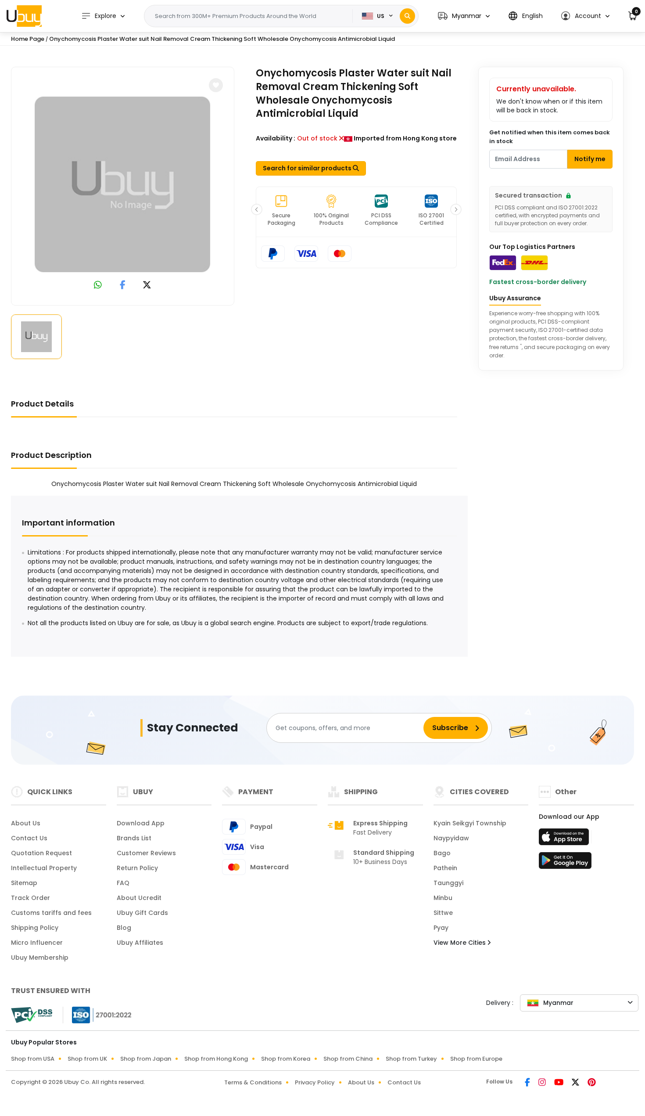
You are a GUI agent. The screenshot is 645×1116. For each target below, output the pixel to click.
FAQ (123, 882)
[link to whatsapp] (98, 286)
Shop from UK (87, 1059)
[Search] (407, 16)
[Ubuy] (24, 16)
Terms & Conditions (253, 1082)
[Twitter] (576, 1083)
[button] (463, 16)
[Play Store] (565, 863)
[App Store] (565, 839)
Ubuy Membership (39, 957)
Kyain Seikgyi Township (470, 823)
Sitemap (24, 882)
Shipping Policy (34, 927)
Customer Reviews (146, 853)
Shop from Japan (145, 1059)
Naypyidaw (451, 838)
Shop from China (348, 1059)
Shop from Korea (285, 1059)
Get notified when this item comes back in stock (549, 136)
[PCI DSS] (31, 1015)
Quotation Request (41, 853)
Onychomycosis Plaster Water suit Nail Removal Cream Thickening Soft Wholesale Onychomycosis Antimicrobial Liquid (222, 39)
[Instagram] (543, 1083)
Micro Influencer (37, 942)
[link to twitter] (147, 286)
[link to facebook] (122, 286)
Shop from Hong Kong (216, 1059)
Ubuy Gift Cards (142, 912)
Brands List (134, 838)
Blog (124, 927)
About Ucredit (139, 897)
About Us (25, 823)
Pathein (445, 868)
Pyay (441, 927)
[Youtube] (559, 1083)
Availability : (275, 138)
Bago (442, 853)
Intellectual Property (44, 868)
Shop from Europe (476, 1059)
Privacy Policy (315, 1082)
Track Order (30, 897)
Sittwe (443, 912)
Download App (141, 823)
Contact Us (29, 838)
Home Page (27, 39)
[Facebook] (528, 1083)
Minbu (443, 897)
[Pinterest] (591, 1083)
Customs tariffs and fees (51, 912)
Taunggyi (448, 882)
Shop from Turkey (411, 1059)
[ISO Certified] (97, 1014)
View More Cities (460, 942)
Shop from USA (32, 1059)
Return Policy (137, 868)
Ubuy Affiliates (140, 942)
